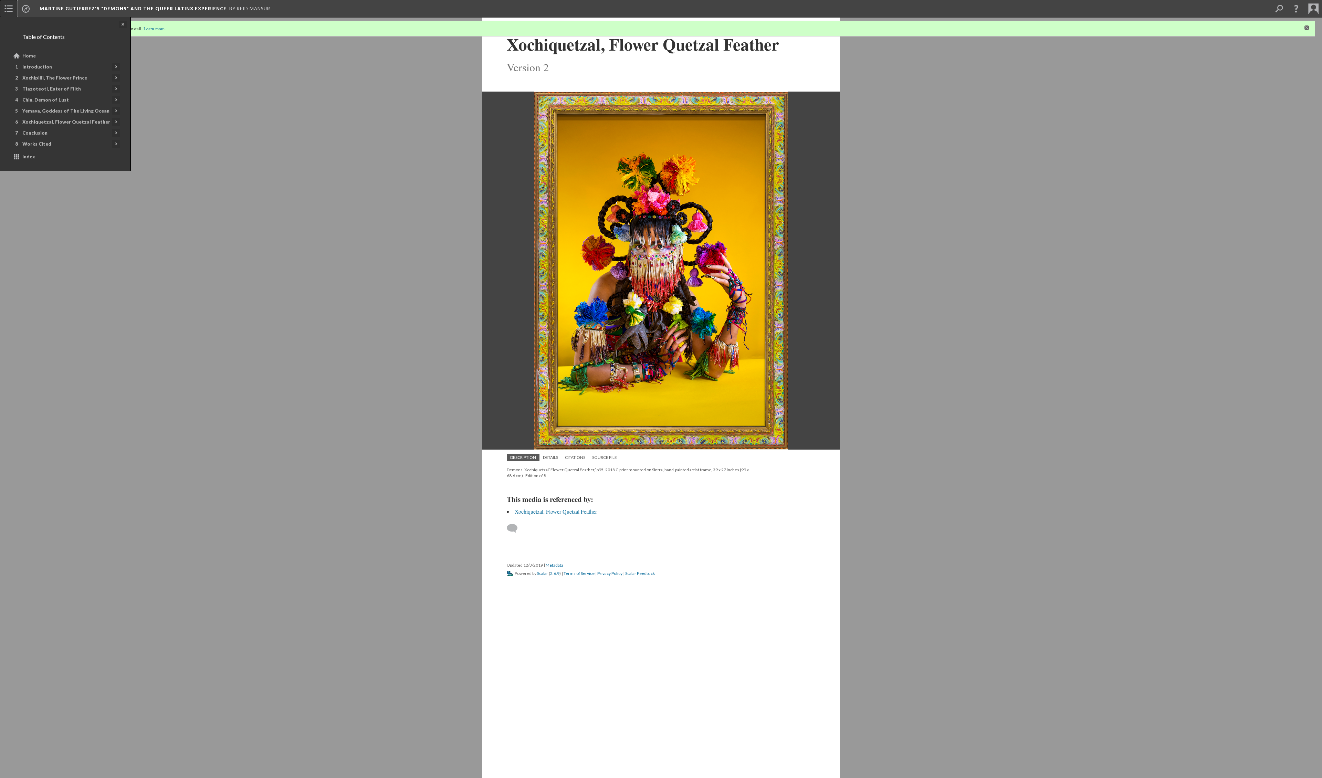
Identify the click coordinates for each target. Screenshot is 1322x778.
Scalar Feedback (640, 573)
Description (523, 457)
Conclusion (35, 133)
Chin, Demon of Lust (45, 100)
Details (550, 457)
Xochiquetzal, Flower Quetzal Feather (66, 122)
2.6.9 (554, 573)
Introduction (37, 67)
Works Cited (36, 144)
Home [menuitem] (29, 56)
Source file (604, 457)
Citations (575, 457)
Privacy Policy (609, 573)
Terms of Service (579, 573)
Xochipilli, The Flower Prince (54, 78)
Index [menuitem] (28, 156)
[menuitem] (8, 8)
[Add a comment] (515, 528)
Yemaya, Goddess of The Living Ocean (65, 111)
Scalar (542, 573)
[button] (1296, 8)
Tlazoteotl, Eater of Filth (51, 89)
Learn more (154, 28)
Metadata (554, 565)
